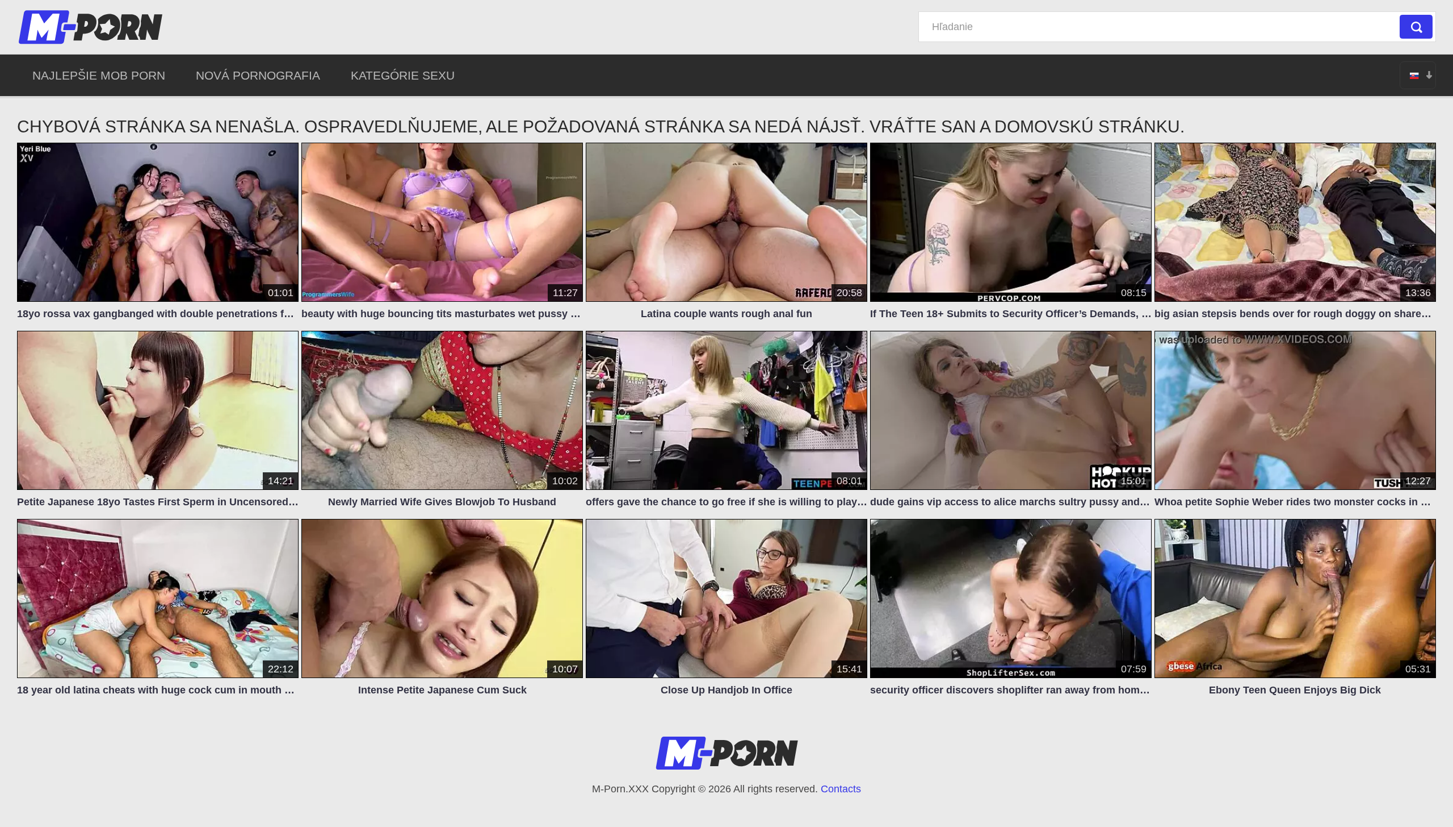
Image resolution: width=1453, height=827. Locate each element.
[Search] (1416, 27)
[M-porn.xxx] (93, 27)
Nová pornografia (258, 75)
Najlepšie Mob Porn (98, 75)
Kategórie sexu (403, 75)
